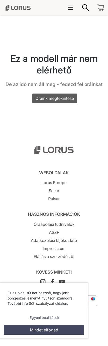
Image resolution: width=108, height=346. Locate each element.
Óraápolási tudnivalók (54, 224)
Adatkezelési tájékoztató (54, 240)
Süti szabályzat (42, 303)
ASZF (54, 232)
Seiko (54, 190)
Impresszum (54, 248)
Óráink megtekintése (54, 98)
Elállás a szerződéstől (54, 256)
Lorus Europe (54, 182)
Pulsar (54, 198)
